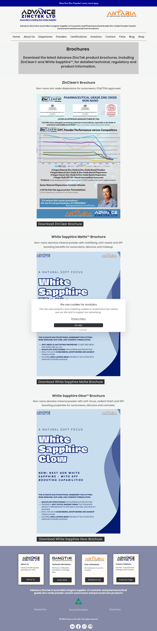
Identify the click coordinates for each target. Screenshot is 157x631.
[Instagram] (84, 626)
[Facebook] (78, 626)
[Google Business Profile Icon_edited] (90, 626)
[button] (45, 37)
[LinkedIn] (72, 626)
